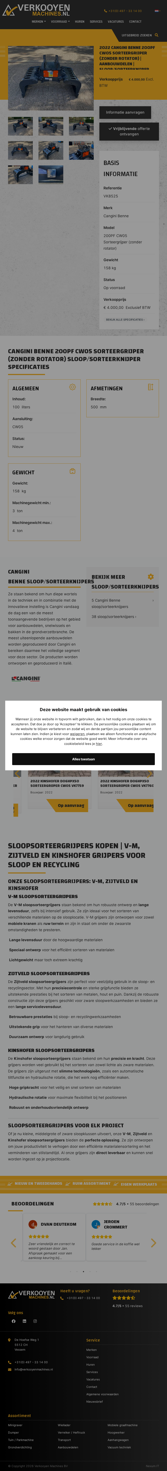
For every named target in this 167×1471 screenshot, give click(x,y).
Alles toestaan (83, 759)
